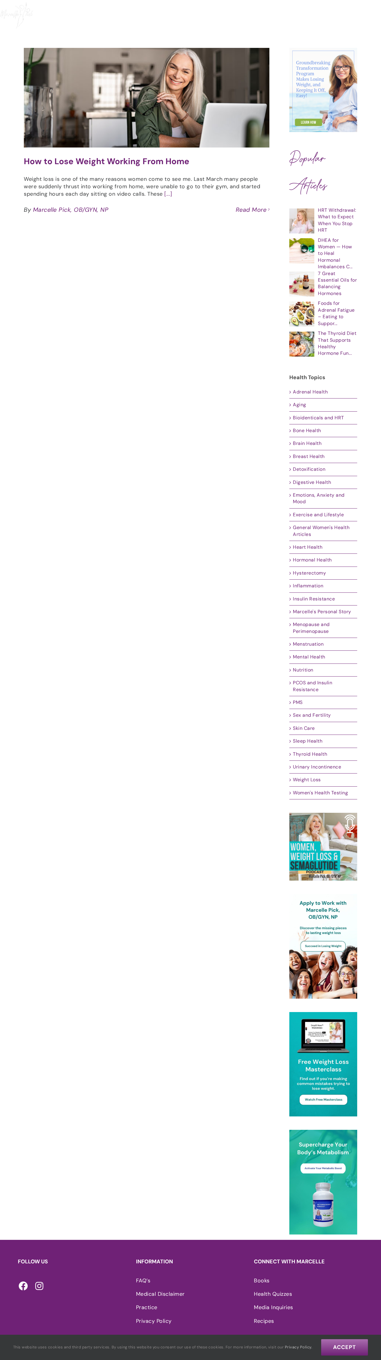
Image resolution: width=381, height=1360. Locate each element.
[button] (372, 16)
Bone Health (307, 430)
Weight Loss (307, 780)
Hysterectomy (309, 573)
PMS (298, 702)
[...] (168, 193)
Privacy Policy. (299, 1347)
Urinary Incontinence (317, 767)
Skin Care (304, 728)
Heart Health (307, 547)
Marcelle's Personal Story (322, 611)
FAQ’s (143, 1280)
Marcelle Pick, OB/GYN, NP (71, 210)
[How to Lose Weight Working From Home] (146, 98)
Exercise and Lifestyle (318, 515)
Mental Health (309, 657)
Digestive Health (312, 482)
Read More (251, 210)
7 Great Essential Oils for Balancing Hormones (337, 283)
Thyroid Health (310, 754)
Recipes (264, 1321)
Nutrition (303, 670)
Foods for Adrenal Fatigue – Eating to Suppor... (336, 313)
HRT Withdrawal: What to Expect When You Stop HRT (337, 220)
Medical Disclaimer (160, 1294)
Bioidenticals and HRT (318, 418)
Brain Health (307, 443)
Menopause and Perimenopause (311, 627)
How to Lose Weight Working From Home (106, 161)
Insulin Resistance (314, 599)
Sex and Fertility (312, 715)
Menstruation (308, 644)
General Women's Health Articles (321, 530)
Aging (299, 404)
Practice (146, 1307)
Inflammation (308, 586)
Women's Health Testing (320, 793)
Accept (344, 1347)
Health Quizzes (273, 1294)
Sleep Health (307, 741)
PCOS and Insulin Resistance (312, 686)
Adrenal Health (310, 392)
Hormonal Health (312, 560)
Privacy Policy (154, 1321)
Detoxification (309, 469)
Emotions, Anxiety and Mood (319, 498)
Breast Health (309, 456)
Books (262, 1280)
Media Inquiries (273, 1307)
